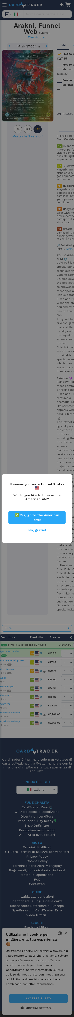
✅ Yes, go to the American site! (37, 517)
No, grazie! (37, 530)
